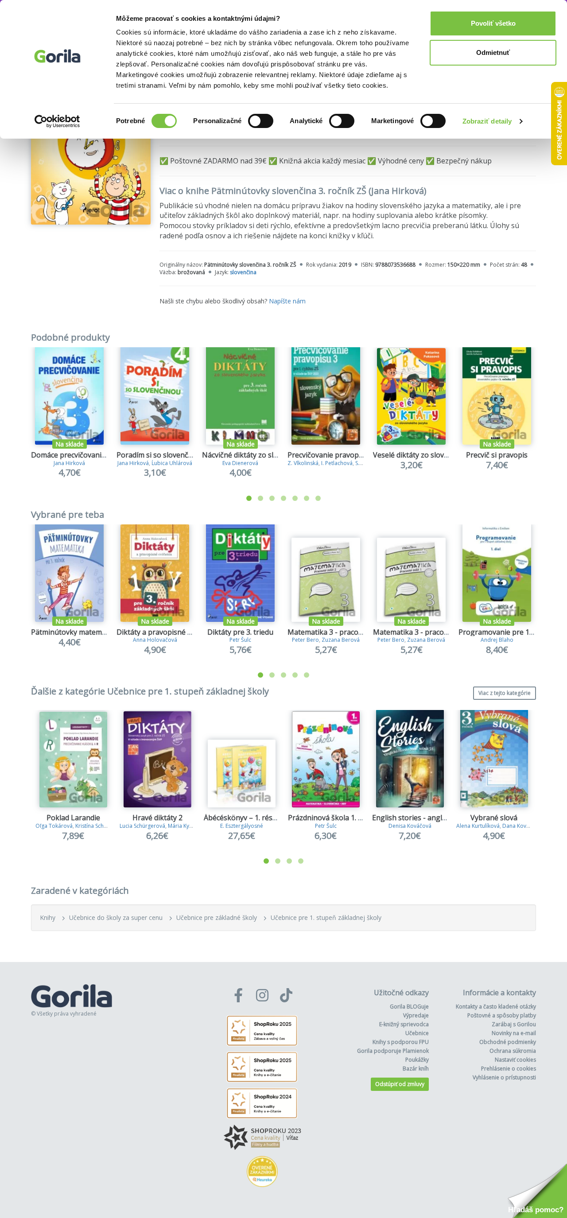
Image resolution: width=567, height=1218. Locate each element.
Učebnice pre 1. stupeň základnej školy (326, 917)
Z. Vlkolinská (302, 463)
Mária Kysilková (187, 826)
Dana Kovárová (521, 826)
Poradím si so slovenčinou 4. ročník (175, 455)
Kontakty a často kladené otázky (496, 1006)
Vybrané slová (493, 817)
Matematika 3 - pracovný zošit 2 (340, 632)
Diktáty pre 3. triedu (240, 632)
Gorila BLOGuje (409, 1006)
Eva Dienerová (240, 463)
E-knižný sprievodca (404, 1024)
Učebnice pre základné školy (216, 917)
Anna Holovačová (155, 640)
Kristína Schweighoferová (106, 826)
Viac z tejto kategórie (504, 693)
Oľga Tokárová (54, 826)
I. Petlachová (337, 463)
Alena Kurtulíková (478, 826)
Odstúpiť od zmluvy (399, 1084)
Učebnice (417, 1033)
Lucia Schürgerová (142, 826)
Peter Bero (305, 640)
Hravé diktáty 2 (157, 817)
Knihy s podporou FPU (401, 1042)
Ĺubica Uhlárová (171, 463)
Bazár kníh (416, 1068)
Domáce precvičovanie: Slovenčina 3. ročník (103, 455)
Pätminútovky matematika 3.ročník (89, 632)
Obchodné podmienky (507, 1042)
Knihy (47, 917)
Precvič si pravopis (497, 455)
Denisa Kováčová (409, 826)
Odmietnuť (493, 52)
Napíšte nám (287, 301)
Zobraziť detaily (487, 121)
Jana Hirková (69, 463)
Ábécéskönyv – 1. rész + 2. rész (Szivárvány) (275, 817)
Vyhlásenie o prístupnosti (504, 1077)
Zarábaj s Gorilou (514, 1024)
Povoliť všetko (493, 23)
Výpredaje (416, 1015)
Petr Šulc (240, 640)
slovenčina (243, 272)
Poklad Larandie (73, 817)
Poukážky (417, 1059)
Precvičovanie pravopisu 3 (330, 455)
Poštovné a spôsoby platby (501, 1015)
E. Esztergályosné (241, 826)
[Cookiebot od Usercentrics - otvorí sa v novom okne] (57, 121)
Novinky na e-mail (514, 1033)
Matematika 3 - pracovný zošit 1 (426, 632)
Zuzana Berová (341, 640)
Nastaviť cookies (515, 1059)
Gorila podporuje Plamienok (393, 1051)
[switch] (260, 121)
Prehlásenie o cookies (508, 1068)
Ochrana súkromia (512, 1051)
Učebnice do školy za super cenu (116, 917)
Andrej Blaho (497, 640)
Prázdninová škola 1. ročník (333, 817)
